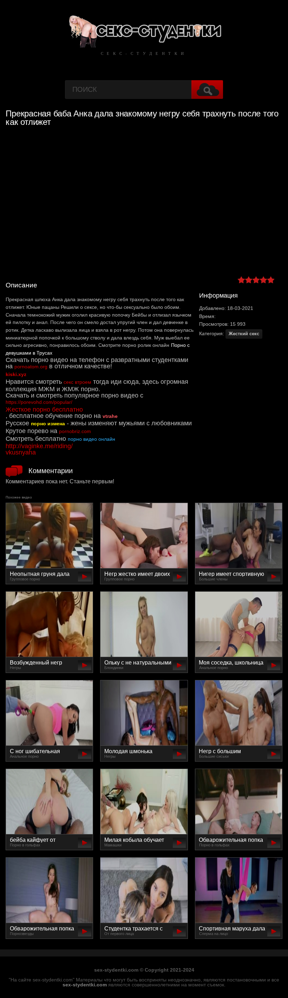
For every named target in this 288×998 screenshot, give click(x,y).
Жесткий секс (244, 333)
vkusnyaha (21, 452)
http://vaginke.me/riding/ (39, 446)
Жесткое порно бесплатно (44, 409)
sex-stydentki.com (85, 984)
